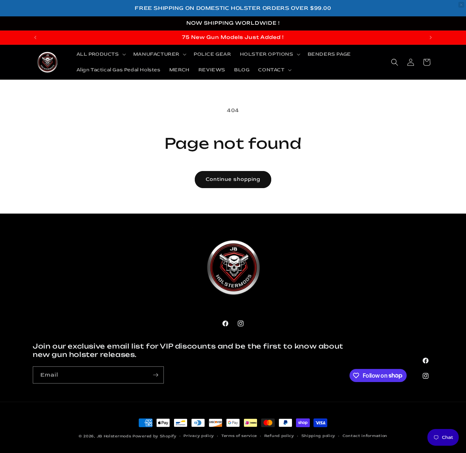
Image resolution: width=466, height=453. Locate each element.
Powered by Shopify (155, 436)
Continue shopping (233, 179)
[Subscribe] (155, 375)
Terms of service (239, 435)
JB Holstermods (114, 436)
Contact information (365, 435)
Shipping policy (318, 435)
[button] (100, 54)
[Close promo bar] (461, 5)
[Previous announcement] (35, 37)
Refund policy (279, 435)
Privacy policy (198, 435)
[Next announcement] (431, 37)
